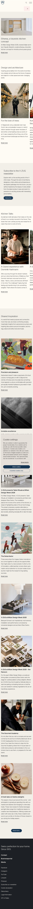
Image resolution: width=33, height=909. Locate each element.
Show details (25, 462)
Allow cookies (16, 467)
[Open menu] (30, 2)
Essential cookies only (16, 470)
